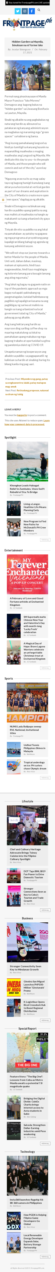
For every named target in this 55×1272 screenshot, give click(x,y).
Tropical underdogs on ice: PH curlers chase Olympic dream (35, 765)
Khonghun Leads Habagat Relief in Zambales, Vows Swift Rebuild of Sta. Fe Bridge (27, 488)
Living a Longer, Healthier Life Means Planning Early (35, 507)
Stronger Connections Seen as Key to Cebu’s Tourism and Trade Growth (35, 894)
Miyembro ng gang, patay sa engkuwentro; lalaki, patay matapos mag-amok (26, 382)
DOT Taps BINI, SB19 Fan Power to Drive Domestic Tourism (35, 874)
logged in (22, 415)
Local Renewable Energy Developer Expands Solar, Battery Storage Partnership (33, 1241)
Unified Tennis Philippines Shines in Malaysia (34, 748)
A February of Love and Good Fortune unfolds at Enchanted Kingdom (27, 601)
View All (45, 540)
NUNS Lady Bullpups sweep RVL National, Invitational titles (25, 729)
